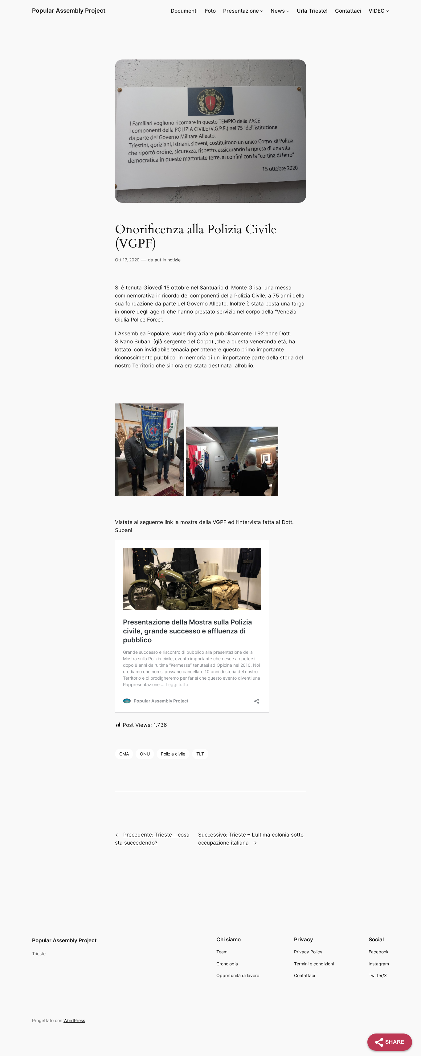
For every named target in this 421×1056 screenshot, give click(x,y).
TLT (200, 753)
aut (158, 259)
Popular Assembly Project (68, 10)
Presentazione (241, 11)
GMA (124, 753)
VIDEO (377, 11)
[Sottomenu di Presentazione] (261, 10)
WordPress (74, 1020)
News (278, 11)
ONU (145, 753)
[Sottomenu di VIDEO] (387, 10)
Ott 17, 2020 (127, 259)
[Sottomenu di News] (287, 10)
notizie (174, 259)
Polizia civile (173, 753)
